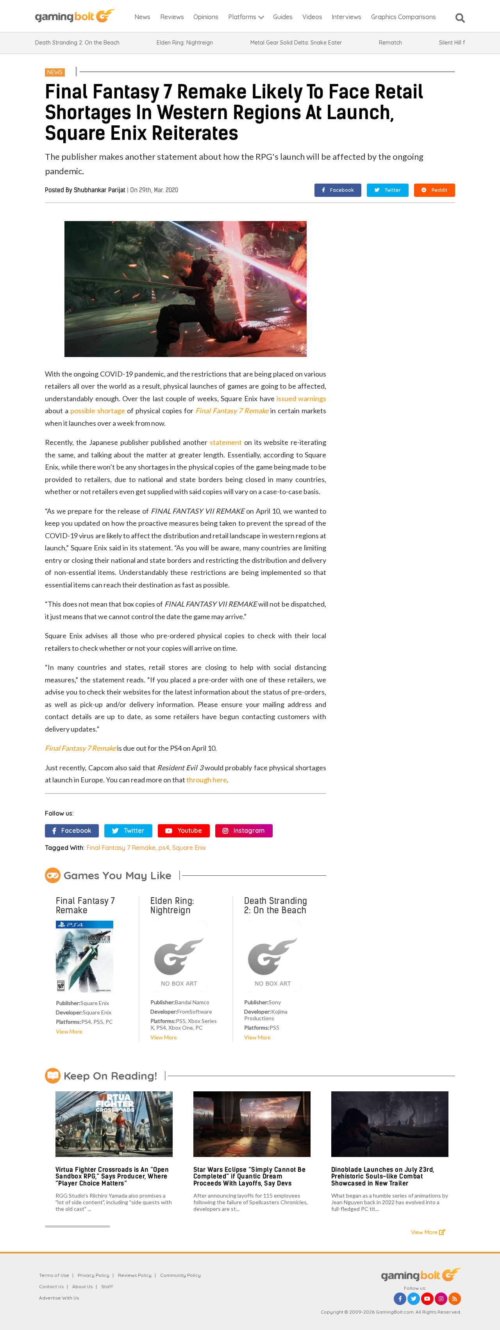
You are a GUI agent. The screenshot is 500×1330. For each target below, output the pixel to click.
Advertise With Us (59, 1298)
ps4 (164, 848)
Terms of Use (54, 1275)
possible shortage (97, 410)
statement (226, 442)
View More (69, 1031)
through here (206, 779)
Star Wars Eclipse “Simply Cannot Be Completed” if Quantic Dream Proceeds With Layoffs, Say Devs (249, 1176)
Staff (107, 1286)
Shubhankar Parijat (99, 190)
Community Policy (180, 1275)
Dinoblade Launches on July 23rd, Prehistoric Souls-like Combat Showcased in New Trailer (382, 1176)
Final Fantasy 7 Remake (232, 410)
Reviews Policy (135, 1275)
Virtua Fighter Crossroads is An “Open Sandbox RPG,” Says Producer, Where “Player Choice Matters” (112, 1176)
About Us (82, 1286)
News (54, 72)
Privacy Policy (93, 1275)
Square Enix (189, 848)
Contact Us (51, 1286)
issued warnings (301, 398)
